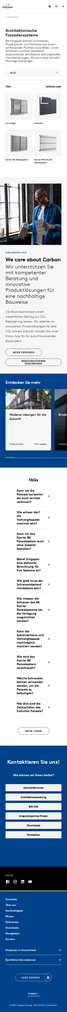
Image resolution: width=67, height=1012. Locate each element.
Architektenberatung (34, 797)
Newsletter (33, 834)
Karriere (10, 939)
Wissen (10, 916)
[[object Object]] (19, 106)
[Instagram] (15, 882)
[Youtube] (30, 882)
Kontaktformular (33, 787)
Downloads (33, 825)
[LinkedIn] (22, 882)
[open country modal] (49, 6)
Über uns (11, 904)
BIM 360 (33, 806)
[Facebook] (8, 882)
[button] (63, 6)
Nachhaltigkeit (14, 910)
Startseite (11, 899)
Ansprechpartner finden (33, 816)
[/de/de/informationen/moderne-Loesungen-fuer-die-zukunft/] (28, 419)
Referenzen (12, 922)
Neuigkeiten (13, 933)
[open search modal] (56, 6)
